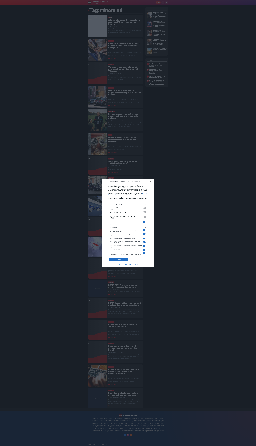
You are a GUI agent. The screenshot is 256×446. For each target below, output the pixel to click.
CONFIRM (118, 259)
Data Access (128, 264)
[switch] (144, 208)
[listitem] (128, 204)
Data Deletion (120, 264)
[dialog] (128, 223)
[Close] (151, 182)
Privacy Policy (135, 264)
